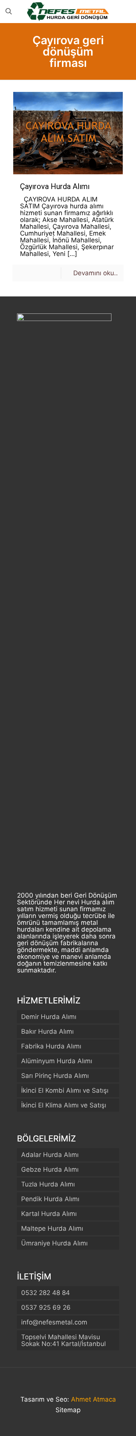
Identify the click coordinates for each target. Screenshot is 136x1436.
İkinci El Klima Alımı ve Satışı (63, 1105)
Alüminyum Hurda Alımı (56, 1061)
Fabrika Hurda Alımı (51, 1046)
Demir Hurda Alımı (48, 1016)
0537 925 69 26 (46, 1307)
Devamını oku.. (95, 273)
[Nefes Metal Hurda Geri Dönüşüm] (68, 11)
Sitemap (68, 1410)
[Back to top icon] (68, 1383)
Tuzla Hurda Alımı (48, 1184)
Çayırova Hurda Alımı (55, 186)
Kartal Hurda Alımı (49, 1213)
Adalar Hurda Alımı (50, 1154)
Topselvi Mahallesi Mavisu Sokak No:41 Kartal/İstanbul (63, 1340)
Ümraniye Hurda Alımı (54, 1243)
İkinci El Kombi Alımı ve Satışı (64, 1090)
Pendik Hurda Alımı (50, 1199)
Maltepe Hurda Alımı (52, 1228)
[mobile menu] (125, 11)
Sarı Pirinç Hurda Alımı (55, 1075)
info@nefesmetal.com (54, 1322)
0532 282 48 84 (45, 1292)
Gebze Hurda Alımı (50, 1169)
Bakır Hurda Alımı (47, 1031)
